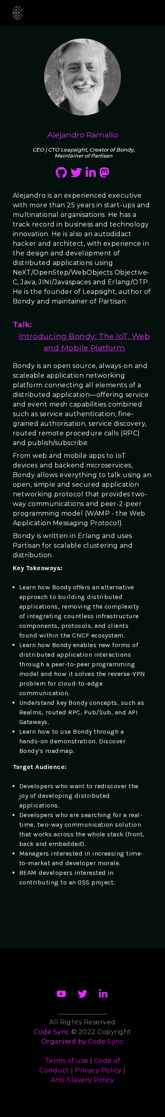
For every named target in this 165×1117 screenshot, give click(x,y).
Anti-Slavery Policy (82, 1080)
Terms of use (67, 1060)
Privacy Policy (98, 1070)
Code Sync (106, 1041)
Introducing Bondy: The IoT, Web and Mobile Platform (84, 341)
